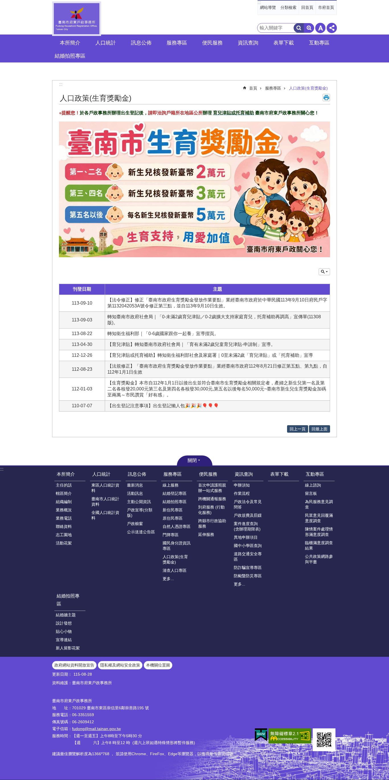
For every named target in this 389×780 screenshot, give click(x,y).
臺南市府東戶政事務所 (76, 18)
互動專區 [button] (319, 43)
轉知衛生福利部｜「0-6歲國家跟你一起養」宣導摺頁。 (163, 333)
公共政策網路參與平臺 (319, 559)
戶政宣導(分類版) (139, 513)
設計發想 (64, 623)
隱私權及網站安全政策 (120, 665)
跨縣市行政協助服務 (212, 523)
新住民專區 (173, 510)
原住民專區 (173, 518)
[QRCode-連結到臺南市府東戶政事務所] (324, 739)
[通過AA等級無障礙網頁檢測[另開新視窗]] (290, 735)
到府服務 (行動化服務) (211, 510)
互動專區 (315, 474)
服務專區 (273, 88)
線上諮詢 (313, 485)
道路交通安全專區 (248, 557)
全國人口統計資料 (105, 515)
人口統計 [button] (105, 43)
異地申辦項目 (246, 537)
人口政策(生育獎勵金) (308, 88)
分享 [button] (332, 28)
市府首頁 (326, 7)
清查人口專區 (175, 570)
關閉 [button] (192, 460)
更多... (168, 578)
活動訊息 (135, 493)
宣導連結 (64, 639)
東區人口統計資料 (105, 488)
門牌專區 (171, 534)
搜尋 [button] (299, 28)
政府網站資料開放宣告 (74, 665)
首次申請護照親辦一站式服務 (212, 488)
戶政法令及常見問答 (248, 504)
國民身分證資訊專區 (177, 546)
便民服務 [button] (212, 43)
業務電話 (64, 518)
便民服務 (208, 474)
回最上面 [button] (319, 429)
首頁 (253, 88)
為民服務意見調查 (319, 504)
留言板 (311, 493)
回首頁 (307, 7)
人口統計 (101, 474)
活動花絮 (64, 543)
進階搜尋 (309, 28)
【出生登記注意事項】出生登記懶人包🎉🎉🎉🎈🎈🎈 (163, 405)
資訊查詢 (244, 474)
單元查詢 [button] (324, 271)
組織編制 (64, 501)
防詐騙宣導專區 (248, 567)
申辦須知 (242, 485)
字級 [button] (320, 28)
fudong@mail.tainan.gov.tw (96, 728)
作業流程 (242, 493)
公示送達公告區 (141, 532)
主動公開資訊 (139, 501)
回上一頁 (298, 429)
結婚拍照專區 (175, 501)
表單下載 (283, 43)
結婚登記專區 (175, 493)
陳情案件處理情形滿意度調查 (319, 532)
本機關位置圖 (158, 665)
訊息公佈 (137, 474)
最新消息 (135, 485)
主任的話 (64, 485)
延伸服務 (206, 534)
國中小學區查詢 (248, 545)
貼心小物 (64, 631)
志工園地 (64, 534)
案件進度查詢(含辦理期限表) (247, 526)
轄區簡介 (64, 493)
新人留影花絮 (68, 648)
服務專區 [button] (177, 43)
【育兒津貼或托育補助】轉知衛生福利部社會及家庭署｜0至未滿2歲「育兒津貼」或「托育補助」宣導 (210, 355)
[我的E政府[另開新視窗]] (261, 734)
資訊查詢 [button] (248, 43)
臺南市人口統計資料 (105, 502)
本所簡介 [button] (70, 43)
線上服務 (171, 485)
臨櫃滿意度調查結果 (319, 545)
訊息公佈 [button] (141, 43)
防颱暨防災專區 (248, 576)
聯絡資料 (64, 526)
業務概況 (64, 510)
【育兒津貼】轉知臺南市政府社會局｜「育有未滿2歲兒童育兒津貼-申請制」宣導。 (191, 344)
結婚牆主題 (66, 615)
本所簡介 (66, 474)
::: (259, 2)
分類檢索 (288, 7)
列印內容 (326, 97)
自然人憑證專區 (177, 526)
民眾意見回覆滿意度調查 (319, 518)
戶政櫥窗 (135, 523)
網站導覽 (268, 7)
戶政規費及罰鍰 (248, 515)
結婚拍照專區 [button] (70, 56)
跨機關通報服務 (212, 499)
